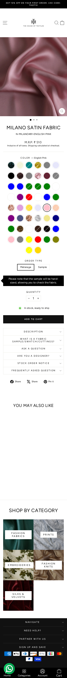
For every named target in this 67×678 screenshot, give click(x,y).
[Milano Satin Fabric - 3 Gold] (23, 487)
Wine (47, 229)
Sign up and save (32, 647)
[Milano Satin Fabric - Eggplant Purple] (6, 476)
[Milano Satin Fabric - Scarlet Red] (6, 469)
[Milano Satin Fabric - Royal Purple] (23, 466)
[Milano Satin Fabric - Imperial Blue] (18, 462)
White (38, 218)
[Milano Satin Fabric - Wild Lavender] (14, 473)
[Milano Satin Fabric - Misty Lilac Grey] (23, 455)
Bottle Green (38, 186)
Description (33, 331)
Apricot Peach (56, 207)
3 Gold (38, 250)
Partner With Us (32, 639)
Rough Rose (11, 197)
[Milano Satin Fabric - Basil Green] (18, 469)
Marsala (47, 176)
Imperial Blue (20, 186)
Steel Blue (11, 186)
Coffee (20, 176)
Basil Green (56, 197)
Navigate (32, 622)
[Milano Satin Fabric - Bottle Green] (6, 466)
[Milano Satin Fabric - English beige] (10, 455)
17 (29, 229)
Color (33, 158)
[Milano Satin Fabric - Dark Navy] (6, 480)
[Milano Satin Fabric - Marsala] (6, 462)
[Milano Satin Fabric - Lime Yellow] (23, 483)
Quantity (33, 292)
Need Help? (32, 630)
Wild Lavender (38, 207)
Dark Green (47, 239)
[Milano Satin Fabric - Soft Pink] (23, 469)
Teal (29, 165)
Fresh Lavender (56, 165)
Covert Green (47, 186)
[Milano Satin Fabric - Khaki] (23, 476)
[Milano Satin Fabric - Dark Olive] (14, 487)
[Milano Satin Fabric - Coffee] (14, 459)
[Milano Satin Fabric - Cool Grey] (18, 459)
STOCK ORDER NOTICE (33, 363)
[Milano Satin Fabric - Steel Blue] (14, 462)
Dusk (20, 218)
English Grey (20, 239)
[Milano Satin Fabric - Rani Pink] (14, 483)
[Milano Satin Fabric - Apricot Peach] (23, 473)
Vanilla (38, 197)
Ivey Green (29, 186)
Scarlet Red (29, 197)
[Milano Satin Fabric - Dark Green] (10, 487)
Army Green (11, 229)
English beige (20, 165)
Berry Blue (56, 229)
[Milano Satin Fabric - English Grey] (18, 483)
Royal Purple (20, 197)
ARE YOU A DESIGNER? (33, 356)
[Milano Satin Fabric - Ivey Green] (23, 462)
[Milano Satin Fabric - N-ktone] (6, 455)
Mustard (20, 229)
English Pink (47, 207)
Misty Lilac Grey (47, 165)
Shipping (32, 145)
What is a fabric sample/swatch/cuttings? (33, 340)
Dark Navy (56, 218)
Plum (20, 207)
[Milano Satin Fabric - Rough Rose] (18, 466)
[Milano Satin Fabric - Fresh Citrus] (10, 473)
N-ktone (11, 165)
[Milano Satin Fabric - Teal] (14, 455)
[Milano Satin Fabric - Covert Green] (10, 466)
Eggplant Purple (11, 218)
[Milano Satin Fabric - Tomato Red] (6, 487)
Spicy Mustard (38, 165)
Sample (42, 267)
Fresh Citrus (29, 207)
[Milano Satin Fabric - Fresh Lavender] (6, 459)
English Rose (38, 176)
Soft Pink (11, 207)
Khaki (47, 218)
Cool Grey (29, 176)
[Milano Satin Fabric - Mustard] (14, 480)
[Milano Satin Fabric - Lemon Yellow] (18, 487)
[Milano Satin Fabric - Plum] (6, 473)
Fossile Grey (56, 176)
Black (11, 176)
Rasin (56, 186)
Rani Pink (11, 239)
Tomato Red (38, 239)
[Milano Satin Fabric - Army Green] (10, 480)
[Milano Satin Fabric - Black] (10, 459)
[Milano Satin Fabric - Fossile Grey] (10, 462)
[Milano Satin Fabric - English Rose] (23, 459)
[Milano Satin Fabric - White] (18, 476)
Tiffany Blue (47, 197)
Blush (29, 218)
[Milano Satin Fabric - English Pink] (18, 473)
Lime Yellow (29, 239)
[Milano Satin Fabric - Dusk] (10, 476)
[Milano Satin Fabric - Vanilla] (10, 469)
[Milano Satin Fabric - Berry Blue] (10, 483)
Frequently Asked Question (34, 370)
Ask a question (34, 348)
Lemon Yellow (29, 250)
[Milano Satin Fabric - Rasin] (14, 466)
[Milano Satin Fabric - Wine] (6, 483)
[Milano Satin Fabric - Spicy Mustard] (18, 455)
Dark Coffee (38, 229)
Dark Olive (56, 239)
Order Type (33, 261)
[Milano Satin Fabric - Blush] (14, 476)
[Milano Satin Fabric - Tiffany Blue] (14, 469)
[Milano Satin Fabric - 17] (18, 480)
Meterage (25, 267)
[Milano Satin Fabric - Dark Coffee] (23, 480)
